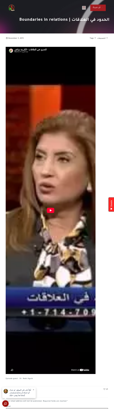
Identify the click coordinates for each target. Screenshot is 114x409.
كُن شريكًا (96, 8)
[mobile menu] (84, 8)
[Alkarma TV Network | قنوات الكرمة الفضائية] (11, 8)
